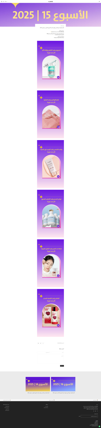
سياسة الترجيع (7, 408)
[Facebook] (97, 410)
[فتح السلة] (1, 1)
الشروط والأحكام (7, 410)
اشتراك (79, 416)
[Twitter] (95, 410)
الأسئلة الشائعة (7, 406)
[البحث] (3, 1)
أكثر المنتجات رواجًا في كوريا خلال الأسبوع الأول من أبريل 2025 (38, 393)
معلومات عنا (46, 406)
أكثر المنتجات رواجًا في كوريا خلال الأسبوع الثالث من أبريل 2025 (64, 393)
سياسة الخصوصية (46, 407)
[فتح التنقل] (99, 1)
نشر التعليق (62, 365)
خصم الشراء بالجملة (7, 407)
